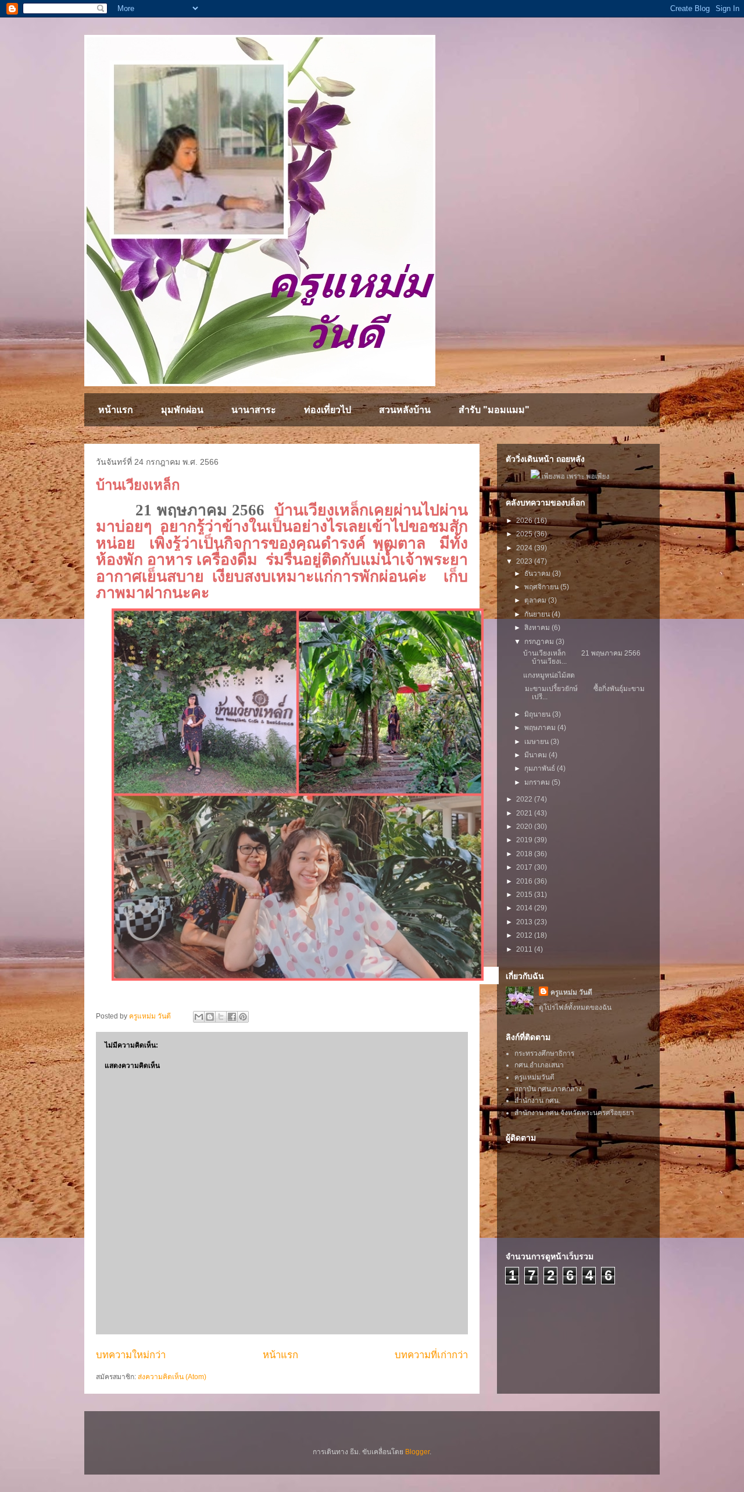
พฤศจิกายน (542, 587)
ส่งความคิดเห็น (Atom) (172, 1377)
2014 (525, 908)
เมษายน (537, 742)
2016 (525, 881)
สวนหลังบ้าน (405, 410)
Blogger (417, 1452)
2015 (525, 895)
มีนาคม (536, 755)
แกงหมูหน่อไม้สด (550, 675)
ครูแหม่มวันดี (534, 1077)
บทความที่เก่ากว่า (431, 1355)
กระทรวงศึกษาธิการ (544, 1053)
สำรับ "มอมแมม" (494, 410)
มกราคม (538, 782)
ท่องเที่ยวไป (327, 410)
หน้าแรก (115, 410)
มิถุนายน (538, 714)
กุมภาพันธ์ (540, 768)
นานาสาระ (253, 410)
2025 (525, 534)
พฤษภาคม (540, 728)
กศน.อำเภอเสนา (539, 1065)
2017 (525, 867)
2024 (525, 548)
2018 (525, 854)
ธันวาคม (538, 573)
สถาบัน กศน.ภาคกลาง (548, 1089)
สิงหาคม (538, 628)
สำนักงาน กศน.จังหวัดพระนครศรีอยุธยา (574, 1113)
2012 (525, 935)
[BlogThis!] (210, 1017)
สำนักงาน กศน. (537, 1100)
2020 (525, 826)
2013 (525, 922)
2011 (525, 949)
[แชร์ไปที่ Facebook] (232, 1017)
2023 (525, 561)
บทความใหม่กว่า (131, 1355)
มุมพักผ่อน (182, 410)
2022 (525, 799)
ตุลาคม (536, 600)
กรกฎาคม (540, 642)
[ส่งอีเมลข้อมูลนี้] (199, 1017)
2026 (525, 521)
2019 (525, 840)
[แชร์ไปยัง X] (221, 1017)
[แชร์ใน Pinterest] (243, 1017)
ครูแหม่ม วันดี (571, 992)
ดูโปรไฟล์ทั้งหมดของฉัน (575, 1007)
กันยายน (538, 614)
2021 (525, 813)
